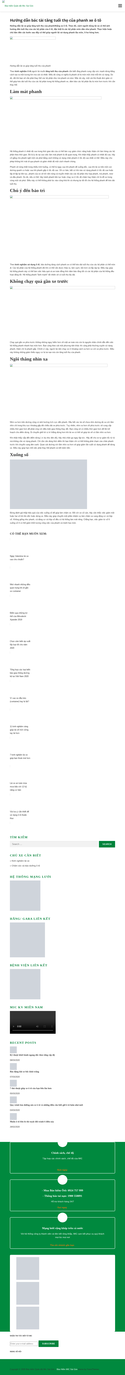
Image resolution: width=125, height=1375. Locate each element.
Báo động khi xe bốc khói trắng (24, 1072)
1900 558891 (75, 1195)
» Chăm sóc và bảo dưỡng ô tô (25, 865)
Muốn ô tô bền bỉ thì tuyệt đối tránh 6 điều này (32, 1122)
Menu (119, 6)
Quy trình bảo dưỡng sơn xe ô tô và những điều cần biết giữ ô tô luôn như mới (46, 1105)
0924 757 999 (75, 1190)
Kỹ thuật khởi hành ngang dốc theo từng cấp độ (32, 1055)
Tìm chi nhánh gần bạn (62, 1245)
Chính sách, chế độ (62, 1152)
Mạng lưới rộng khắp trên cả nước (62, 1228)
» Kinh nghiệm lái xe (19, 861)
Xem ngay (62, 1170)
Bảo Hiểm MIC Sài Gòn (67, 1369)
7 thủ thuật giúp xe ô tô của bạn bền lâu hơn (31, 1088)
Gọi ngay (62, 1207)
